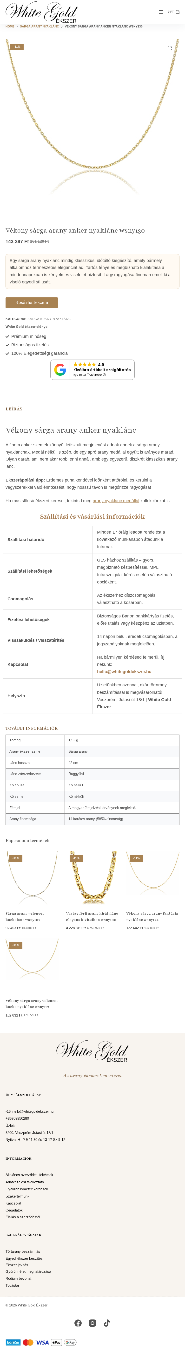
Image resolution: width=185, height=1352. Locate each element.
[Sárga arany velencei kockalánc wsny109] (32, 878)
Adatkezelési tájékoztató (25, 1182)
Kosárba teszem (31, 302)
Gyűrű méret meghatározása (28, 1271)
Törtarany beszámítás (23, 1251)
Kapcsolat (13, 1203)
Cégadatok (14, 1210)
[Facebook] (78, 1323)
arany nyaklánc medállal (116, 500)
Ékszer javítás (17, 1265)
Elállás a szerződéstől (23, 1217)
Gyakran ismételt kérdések (27, 1189)
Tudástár (12, 1285)
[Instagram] (92, 1323)
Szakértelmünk (17, 1196)
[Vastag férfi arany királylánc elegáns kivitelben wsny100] (92, 878)
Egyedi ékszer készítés (24, 1258)
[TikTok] (107, 1323)
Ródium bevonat (18, 1278)
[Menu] (161, 12)
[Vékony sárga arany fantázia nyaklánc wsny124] (152, 878)
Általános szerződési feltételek (29, 1175)
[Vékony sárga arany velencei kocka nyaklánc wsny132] (32, 965)
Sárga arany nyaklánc (49, 319)
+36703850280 (17, 1118)
